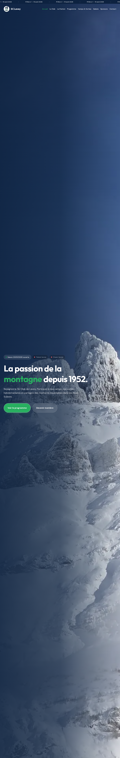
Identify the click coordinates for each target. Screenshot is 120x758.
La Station (61, 9)
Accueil (45, 9)
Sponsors (104, 9)
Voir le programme (17, 407)
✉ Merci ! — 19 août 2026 (25, 2)
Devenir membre (44, 407)
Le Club (52, 9)
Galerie (96, 9)
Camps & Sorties (84, 9)
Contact (113, 9)
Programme (71, 9)
